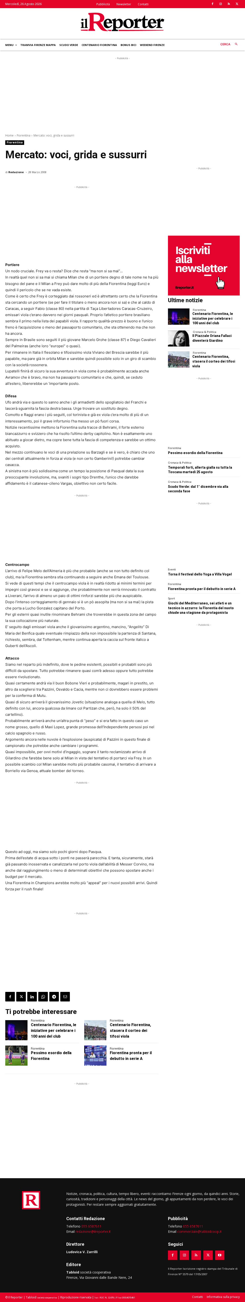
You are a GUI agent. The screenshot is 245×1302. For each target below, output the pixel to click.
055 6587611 (91, 1226)
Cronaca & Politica (204, 332)
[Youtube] (219, 1255)
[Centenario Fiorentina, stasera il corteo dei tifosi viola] (95, 1030)
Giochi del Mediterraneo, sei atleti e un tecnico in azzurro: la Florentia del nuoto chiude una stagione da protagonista (201, 607)
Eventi (172, 569)
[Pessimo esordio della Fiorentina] (16, 1056)
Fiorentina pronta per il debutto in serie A (201, 589)
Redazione (16, 172)
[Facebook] (212, 4)
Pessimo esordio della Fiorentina (195, 453)
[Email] (65, 996)
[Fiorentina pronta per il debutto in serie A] (95, 1056)
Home (9, 135)
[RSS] (229, 4)
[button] (230, 44)
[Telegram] (54, 996)
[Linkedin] (32, 996)
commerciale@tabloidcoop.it (199, 1231)
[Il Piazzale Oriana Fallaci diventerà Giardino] (178, 338)
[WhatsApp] (43, 996)
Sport (171, 598)
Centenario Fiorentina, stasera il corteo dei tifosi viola (130, 1031)
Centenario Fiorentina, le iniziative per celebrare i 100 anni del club (53, 1031)
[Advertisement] (122, 94)
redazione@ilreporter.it (93, 1231)
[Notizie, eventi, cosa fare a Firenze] (122, 21)
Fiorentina (23, 135)
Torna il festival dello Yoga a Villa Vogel (200, 574)
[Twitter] (237, 4)
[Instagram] (220, 4)
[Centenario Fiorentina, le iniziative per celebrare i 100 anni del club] (16, 1030)
